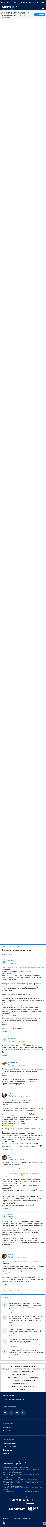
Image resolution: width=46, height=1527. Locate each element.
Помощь (6, 1453)
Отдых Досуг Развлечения (18, 947)
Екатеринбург (8, 1427)
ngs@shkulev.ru (28, 1486)
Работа (16, 2)
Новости (24, 2)
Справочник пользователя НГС (14, 1399)
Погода (31, 2)
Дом (38, 2)
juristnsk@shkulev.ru (15, 1489)
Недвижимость (6, 2)
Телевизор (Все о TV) (35, 947)
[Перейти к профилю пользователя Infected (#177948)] (4, 1157)
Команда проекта (9, 1447)
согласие (18, 15)
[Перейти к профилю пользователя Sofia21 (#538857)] (4, 1095)
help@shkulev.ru (18, 1491)
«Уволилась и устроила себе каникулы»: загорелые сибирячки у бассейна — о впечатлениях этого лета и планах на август (25, 1342)
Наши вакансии (8, 1450)
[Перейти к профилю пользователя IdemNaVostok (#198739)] (4, 1063)
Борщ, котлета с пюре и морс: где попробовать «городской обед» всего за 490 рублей (25, 1331)
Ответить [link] (5, 1032)
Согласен (40, 15)
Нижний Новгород (9, 1431)
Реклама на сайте (9, 1443)
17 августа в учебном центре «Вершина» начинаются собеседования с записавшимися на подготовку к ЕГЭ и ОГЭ (26, 1352)
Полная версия (8, 1396)
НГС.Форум (5, 947)
